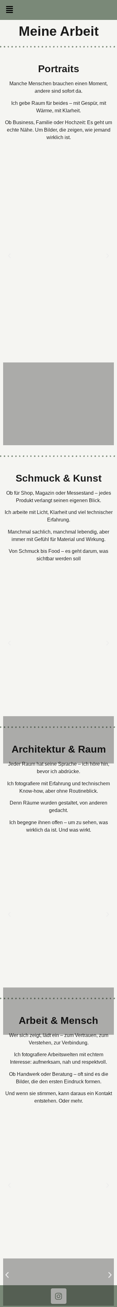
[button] (58, 10)
